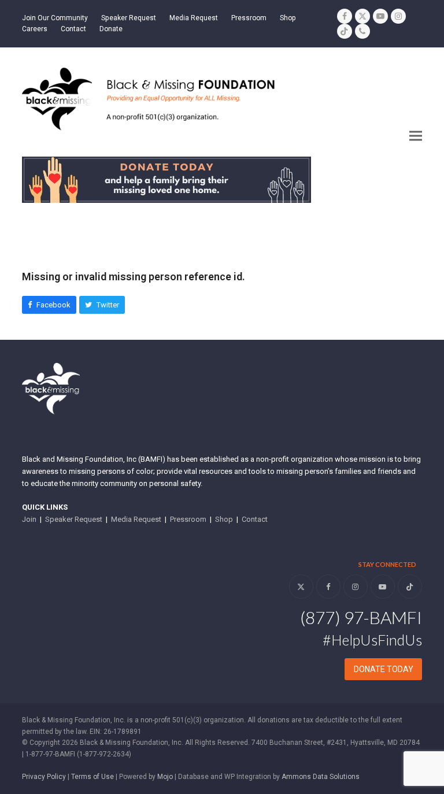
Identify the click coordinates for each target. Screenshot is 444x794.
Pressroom (188, 519)
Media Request (136, 519)
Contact (255, 519)
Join (29, 519)
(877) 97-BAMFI (361, 617)
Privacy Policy (44, 777)
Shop (224, 519)
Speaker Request (73, 519)
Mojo (165, 777)
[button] (415, 136)
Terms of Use (92, 777)
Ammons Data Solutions (321, 777)
